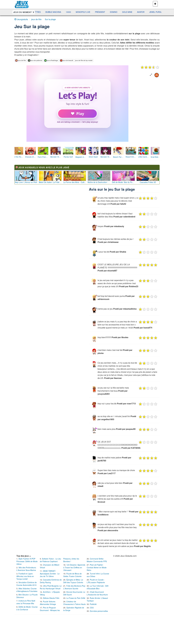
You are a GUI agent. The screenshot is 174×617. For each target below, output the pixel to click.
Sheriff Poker (147, 12)
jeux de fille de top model (83, 60)
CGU (92, 607)
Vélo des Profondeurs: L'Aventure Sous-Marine (26, 568)
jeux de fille (22, 60)
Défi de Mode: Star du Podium (123, 182)
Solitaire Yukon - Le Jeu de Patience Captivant (50, 560)
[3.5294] (149, 67)
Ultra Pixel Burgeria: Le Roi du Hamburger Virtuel (51, 587)
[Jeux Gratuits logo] (21, 3)
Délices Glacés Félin (51, 598)
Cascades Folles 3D (148, 182)
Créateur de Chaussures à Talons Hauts (74, 602)
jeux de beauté (68, 60)
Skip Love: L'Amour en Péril (26, 182)
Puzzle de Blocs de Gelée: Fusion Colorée (72, 575)
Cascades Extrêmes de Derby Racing (51, 581)
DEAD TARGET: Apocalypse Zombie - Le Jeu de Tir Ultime (49, 574)
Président (72, 12)
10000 (40, 12)
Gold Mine (99, 12)
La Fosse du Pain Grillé (75, 598)
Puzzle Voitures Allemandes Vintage (48, 602)
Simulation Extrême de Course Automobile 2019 (26, 583)
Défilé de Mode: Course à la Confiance (27, 608)
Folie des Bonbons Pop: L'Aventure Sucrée (74, 587)
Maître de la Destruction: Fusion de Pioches (99, 182)
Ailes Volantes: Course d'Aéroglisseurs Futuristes (26, 589)
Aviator (113, 12)
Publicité (93, 604)
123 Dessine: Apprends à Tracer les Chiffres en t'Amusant (74, 567)
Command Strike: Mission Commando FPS (97, 560)
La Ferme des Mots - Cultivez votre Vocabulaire (74, 182)
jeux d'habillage (52, 60)
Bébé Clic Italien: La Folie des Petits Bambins (50, 182)
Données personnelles (99, 611)
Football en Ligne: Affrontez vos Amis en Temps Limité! (25, 576)
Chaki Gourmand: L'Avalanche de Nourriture (97, 593)
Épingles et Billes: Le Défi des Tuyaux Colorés (73, 581)
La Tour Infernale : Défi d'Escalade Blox (97, 587)
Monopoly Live (55, 12)
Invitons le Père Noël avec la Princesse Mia (25, 602)
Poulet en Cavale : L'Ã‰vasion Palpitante (96, 581)
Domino (86, 12)
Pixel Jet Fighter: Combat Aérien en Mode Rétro (96, 567)
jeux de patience (36, 60)
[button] (151, 74)
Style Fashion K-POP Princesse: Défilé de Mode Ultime (27, 561)
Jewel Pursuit (129, 12)
